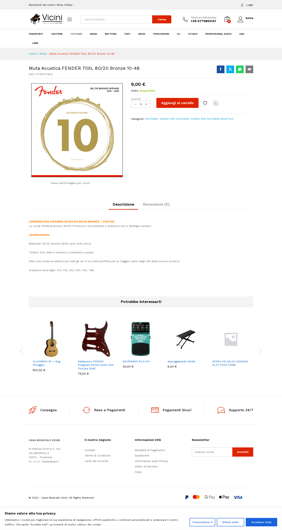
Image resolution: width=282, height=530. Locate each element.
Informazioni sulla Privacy (151, 461)
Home (32, 53)
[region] (141, 519)
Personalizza (201, 522)
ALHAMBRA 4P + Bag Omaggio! (46, 363)
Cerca (162, 19)
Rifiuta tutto (230, 522)
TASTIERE (57, 34)
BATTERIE (111, 34)
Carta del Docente (96, 461)
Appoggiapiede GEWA (181, 361)
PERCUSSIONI (161, 34)
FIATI (127, 34)
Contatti (90, 450)
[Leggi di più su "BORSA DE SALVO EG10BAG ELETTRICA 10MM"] (217, 355)
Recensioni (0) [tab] (156, 204)
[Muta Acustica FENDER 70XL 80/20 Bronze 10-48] (220, 69)
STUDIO (192, 34)
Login (249, 4)
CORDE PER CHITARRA (174, 118)
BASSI (93, 34)
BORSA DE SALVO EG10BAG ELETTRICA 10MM (230, 363)
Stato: (135, 90)
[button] (38, 355)
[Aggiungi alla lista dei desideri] (205, 103)
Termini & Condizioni (98, 455)
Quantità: (136, 99)
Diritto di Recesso (146, 466)
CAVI (241, 34)
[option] (51, 349)
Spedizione (142, 455)
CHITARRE (76, 34)
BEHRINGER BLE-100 (136, 361)
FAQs (138, 471)
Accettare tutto (261, 522)
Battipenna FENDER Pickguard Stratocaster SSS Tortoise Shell (96, 365)
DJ (178, 34)
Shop (43, 53)
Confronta (216, 103)
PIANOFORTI (36, 34)
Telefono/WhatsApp (204, 17)
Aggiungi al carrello (177, 103)
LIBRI (35, 43)
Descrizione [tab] (123, 204)
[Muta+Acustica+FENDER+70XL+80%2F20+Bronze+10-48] (230, 69)
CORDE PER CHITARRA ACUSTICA (212, 118)
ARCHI (141, 34)
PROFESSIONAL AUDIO (218, 34)
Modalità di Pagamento (150, 450)
